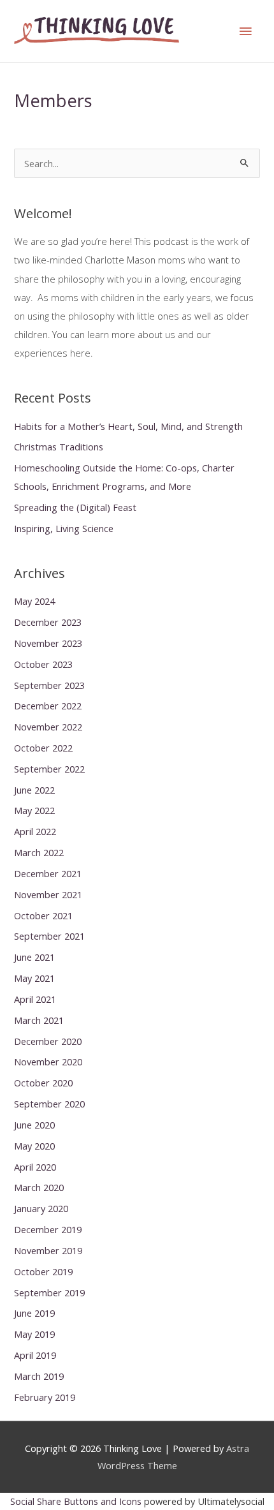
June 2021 (34, 957)
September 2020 (49, 1103)
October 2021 (43, 915)
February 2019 (44, 1397)
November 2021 (48, 894)
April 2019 (35, 1355)
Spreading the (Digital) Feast (75, 507)
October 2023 (43, 664)
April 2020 (35, 1166)
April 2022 (35, 831)
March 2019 (39, 1376)
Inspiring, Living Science (63, 528)
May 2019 (34, 1334)
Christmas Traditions (58, 446)
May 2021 (34, 978)
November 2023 (48, 643)
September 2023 (49, 685)
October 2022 (43, 747)
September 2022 (49, 768)
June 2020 (34, 1124)
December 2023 (48, 622)
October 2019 (43, 1271)
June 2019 (34, 1312)
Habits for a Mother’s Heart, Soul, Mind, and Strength (128, 426)
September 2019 (49, 1292)
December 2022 (48, 705)
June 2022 (34, 789)
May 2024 (34, 601)
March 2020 (39, 1187)
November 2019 (48, 1250)
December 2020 (48, 1041)
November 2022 (48, 726)
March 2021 (39, 1020)
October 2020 (43, 1082)
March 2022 (39, 852)
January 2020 (41, 1208)
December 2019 (48, 1229)
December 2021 (48, 873)
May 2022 (34, 810)
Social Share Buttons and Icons (75, 1501)
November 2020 (48, 1061)
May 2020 (34, 1145)
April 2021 (35, 999)
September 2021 (49, 935)
